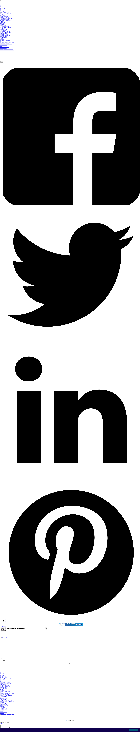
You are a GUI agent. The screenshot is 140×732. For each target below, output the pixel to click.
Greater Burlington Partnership (5, 13)
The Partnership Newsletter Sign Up (6, 18)
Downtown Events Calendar (5, 40)
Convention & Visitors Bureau (5, 20)
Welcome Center (3, 21)
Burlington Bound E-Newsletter (5, 27)
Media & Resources (3, 10)
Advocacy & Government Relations (6, 49)
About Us (2, 14)
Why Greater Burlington (4, 19)
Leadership (2, 706)
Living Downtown (3, 37)
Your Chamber (3, 707)
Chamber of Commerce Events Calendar (7, 50)
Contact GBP (2, 15)
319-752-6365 (2, 1)
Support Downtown (3, 36)
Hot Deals (2, 24)
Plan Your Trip (2, 8)
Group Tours (2, 23)
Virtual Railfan (3, 28)
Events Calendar (3, 22)
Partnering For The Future (4, 17)
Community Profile (3, 56)
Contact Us (2, 11)
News (1, 41)
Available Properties (3, 45)
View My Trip (2, 60)
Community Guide (3, 7)
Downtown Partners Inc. (4, 29)
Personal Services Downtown (5, 32)
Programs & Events (3, 704)
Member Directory (3, 6)
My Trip (1, 58)
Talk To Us (2, 57)
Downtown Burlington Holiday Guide (7, 42)
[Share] (46, 628)
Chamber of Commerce (4, 47)
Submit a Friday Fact (4, 705)
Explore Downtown (3, 33)
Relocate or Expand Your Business (6, 44)
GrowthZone (72, 663)
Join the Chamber (3, 48)
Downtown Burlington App (5, 35)
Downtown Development (4, 34)
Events (1, 9)
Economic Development (4, 43)
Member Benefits (3, 703)
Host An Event (3, 25)
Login (1, 723)
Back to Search (3, 626)
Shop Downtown (3, 30)
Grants (1, 38)
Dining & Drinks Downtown (5, 31)
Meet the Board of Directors (5, 16)
